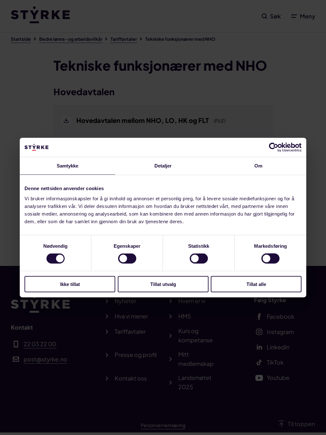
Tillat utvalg (163, 284)
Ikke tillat (70, 284)
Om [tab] (258, 165)
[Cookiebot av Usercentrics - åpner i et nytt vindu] (273, 147)
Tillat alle (256, 284)
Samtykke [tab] (68, 165)
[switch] (127, 258)
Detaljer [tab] (163, 165)
